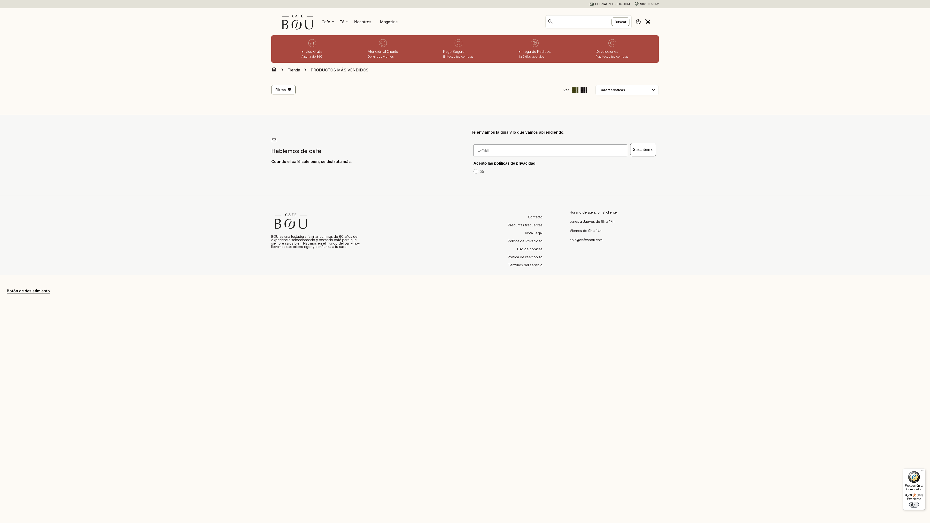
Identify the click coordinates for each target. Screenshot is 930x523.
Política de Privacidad (525, 241)
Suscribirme (643, 149)
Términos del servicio (525, 265)
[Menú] (922, 471)
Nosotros (362, 21)
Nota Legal (533, 233)
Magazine (389, 21)
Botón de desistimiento (28, 290)
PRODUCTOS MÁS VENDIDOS (339, 70)
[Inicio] (297, 21)
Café (328, 21)
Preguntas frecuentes (525, 225)
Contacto (535, 217)
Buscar (620, 22)
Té (344, 21)
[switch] (914, 505)
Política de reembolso (525, 257)
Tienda (294, 70)
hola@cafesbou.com (586, 240)
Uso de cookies (529, 249)
